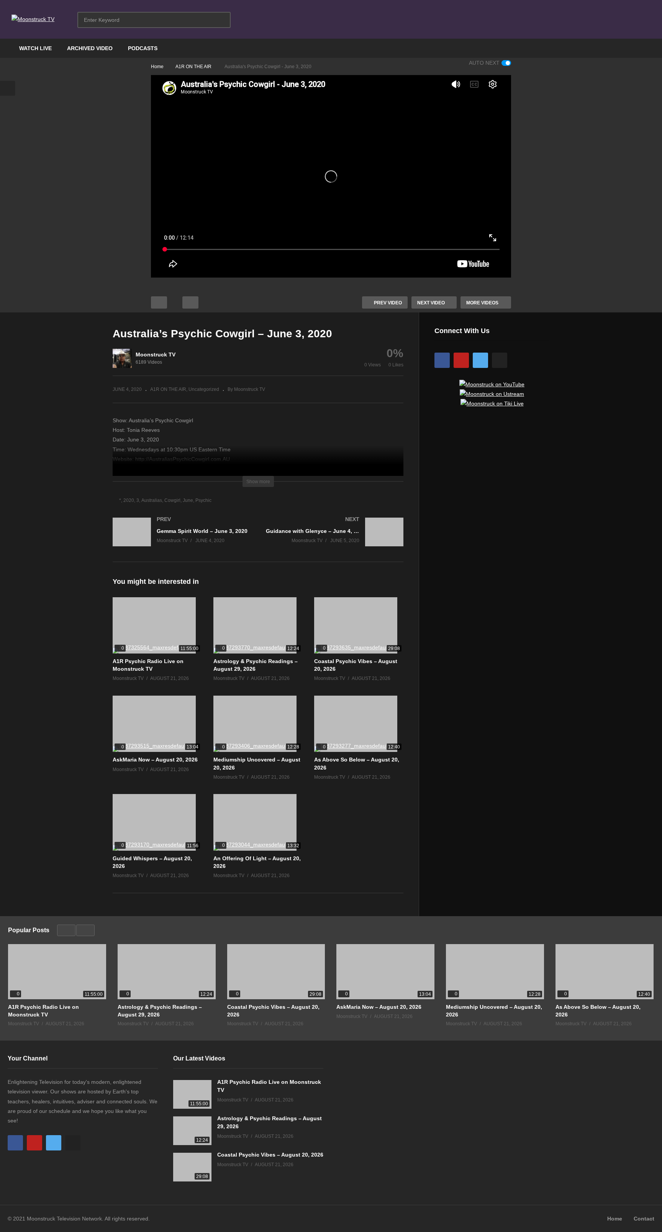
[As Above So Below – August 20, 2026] (358, 724)
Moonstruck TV (155, 354)
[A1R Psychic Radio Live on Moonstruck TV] (157, 625)
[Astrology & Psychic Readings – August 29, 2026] (258, 625)
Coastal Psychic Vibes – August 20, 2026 (273, 1011)
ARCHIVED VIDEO (90, 48)
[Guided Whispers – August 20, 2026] (157, 822)
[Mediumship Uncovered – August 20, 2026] (258, 724)
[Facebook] (442, 360)
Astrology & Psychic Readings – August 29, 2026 (160, 1011)
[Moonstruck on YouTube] (491, 384)
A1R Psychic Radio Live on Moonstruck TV (43, 1011)
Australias (151, 500)
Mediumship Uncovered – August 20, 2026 (494, 1011)
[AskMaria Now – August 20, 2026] (157, 724)
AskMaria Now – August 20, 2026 (155, 760)
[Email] (499, 360)
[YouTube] (461, 360)
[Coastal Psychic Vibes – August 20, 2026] (358, 625)
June (188, 500)
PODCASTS (142, 48)
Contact (644, 1219)
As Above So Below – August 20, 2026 (598, 1011)
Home (614, 1219)
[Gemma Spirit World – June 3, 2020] (182, 540)
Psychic (203, 500)
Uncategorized (203, 389)
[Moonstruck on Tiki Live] (492, 403)
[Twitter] (480, 360)
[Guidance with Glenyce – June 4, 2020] (335, 540)
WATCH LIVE (35, 48)
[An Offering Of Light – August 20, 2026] (258, 822)
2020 (128, 500)
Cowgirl (172, 500)
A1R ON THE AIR (168, 389)
